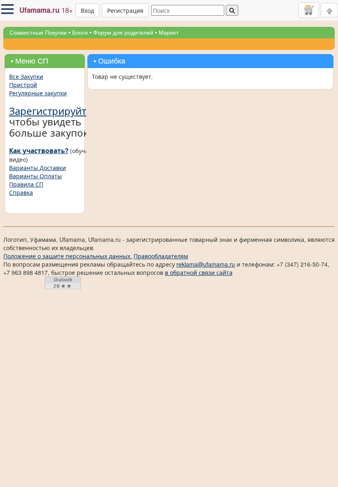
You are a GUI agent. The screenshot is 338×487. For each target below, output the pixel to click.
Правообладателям (161, 256)
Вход (87, 10)
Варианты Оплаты (35, 176)
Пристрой (23, 84)
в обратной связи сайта (198, 272)
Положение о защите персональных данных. (67, 256)
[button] (7, 9)
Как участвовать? (38, 150)
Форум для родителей (123, 32)
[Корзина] (308, 10)
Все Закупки (26, 76)
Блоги (80, 32)
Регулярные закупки (38, 93)
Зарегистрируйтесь (56, 110)
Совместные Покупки (38, 32)
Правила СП (26, 184)
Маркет (168, 32)
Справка (21, 192)
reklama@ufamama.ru (205, 264)
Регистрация (125, 10)
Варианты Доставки (37, 167)
